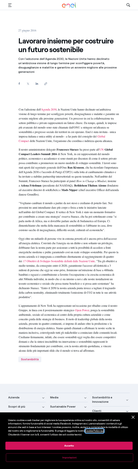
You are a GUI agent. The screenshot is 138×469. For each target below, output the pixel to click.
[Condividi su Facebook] (19, 83)
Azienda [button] (13, 397)
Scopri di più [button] (16, 406)
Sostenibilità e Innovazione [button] (102, 399)
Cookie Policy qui (94, 430)
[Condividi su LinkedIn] (37, 83)
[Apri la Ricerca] (128, 5)
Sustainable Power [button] (63, 406)
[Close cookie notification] (133, 417)
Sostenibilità (30, 359)
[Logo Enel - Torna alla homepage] (69, 5)
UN (101, 149)
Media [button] (54, 397)
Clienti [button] (96, 411)
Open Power (82, 310)
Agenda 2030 (49, 109)
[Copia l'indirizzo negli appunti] (46, 84)
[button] (10, 5)
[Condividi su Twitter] (28, 84)
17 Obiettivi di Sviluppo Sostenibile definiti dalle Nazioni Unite (59, 261)
